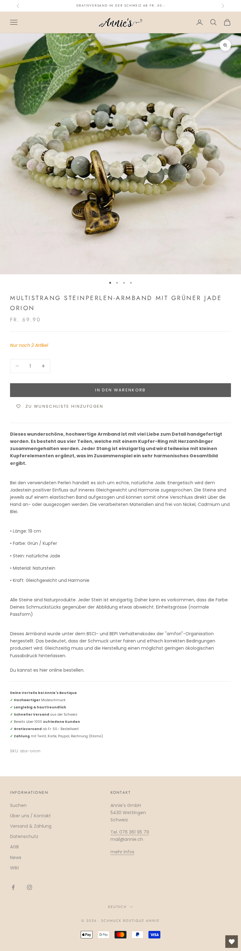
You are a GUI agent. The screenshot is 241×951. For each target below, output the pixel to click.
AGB (14, 847)
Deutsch (117, 906)
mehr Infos (122, 852)
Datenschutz (24, 836)
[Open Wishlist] (231, 941)
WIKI (14, 868)
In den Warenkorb (120, 390)
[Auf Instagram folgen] (29, 887)
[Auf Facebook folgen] (13, 887)
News (15, 857)
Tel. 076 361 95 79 (129, 832)
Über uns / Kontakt (30, 816)
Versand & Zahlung (30, 826)
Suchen (18, 805)
